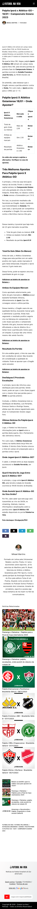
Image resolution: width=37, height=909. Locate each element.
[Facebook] (5, 531)
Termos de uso (22, 884)
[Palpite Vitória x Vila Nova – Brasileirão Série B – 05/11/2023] (18, 758)
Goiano (21, 826)
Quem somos (10, 882)
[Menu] (34, 4)
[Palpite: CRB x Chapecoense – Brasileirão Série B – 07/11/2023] (18, 731)
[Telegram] (22, 531)
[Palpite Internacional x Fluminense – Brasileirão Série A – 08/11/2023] (18, 677)
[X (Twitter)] (13, 531)
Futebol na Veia (7, 825)
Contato (19, 882)
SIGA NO (12, 888)
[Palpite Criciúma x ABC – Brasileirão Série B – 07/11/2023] (18, 704)
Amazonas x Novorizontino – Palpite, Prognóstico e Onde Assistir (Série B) (21, 811)
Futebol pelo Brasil (21, 825)
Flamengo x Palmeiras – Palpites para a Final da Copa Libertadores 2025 (21, 793)
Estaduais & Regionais (9, 826)
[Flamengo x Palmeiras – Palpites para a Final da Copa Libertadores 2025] (18, 620)
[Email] (5, 536)
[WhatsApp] (30, 531)
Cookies (12, 884)
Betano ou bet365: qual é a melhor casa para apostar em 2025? (21, 783)
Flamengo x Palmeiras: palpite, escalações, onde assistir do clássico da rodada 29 (18, 662)
